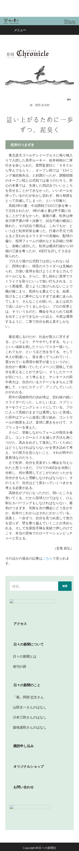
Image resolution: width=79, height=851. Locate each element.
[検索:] (40, 586)
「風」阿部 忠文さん (26, 697)
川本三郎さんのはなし (28, 717)
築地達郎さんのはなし (28, 727)
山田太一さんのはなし (28, 707)
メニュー (20, 30)
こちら (47, 558)
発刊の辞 (19, 666)
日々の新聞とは (22, 656)
